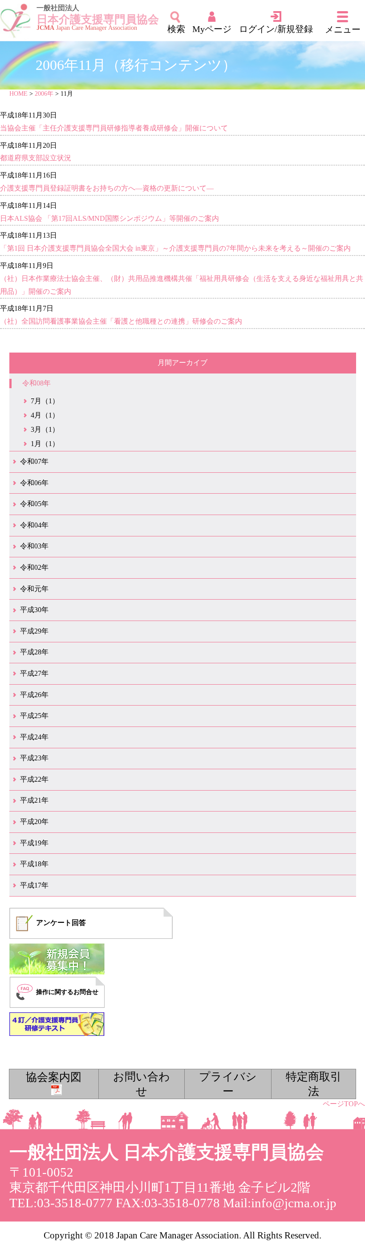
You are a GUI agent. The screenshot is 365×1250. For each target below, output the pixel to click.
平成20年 (34, 821)
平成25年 (34, 715)
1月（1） (45, 443)
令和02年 (34, 567)
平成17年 (34, 885)
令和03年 (34, 546)
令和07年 (34, 461)
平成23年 (34, 758)
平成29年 (34, 631)
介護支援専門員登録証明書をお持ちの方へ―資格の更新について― (107, 188)
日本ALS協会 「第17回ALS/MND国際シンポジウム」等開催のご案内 (109, 218)
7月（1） (45, 401)
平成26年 (34, 694)
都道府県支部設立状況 (35, 158)
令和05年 (34, 503)
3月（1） (45, 429)
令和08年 (36, 383)
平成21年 (34, 800)
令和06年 (34, 483)
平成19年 (34, 843)
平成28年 (34, 652)
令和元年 (34, 589)
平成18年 (34, 864)
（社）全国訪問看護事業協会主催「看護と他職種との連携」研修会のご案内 (121, 321)
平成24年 (34, 737)
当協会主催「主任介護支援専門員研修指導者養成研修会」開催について (114, 128)
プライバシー (228, 1084)
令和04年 (34, 525)
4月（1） (45, 415)
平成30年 (34, 609)
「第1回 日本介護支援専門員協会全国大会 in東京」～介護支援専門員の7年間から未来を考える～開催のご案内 (175, 248)
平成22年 (34, 779)
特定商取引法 (313, 1084)
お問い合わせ (141, 1084)
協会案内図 (53, 1077)
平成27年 (34, 673)
